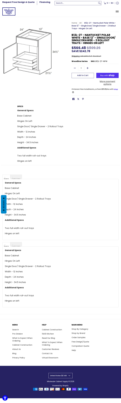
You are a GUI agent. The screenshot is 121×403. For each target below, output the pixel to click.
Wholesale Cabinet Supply (57, 381)
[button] (73, 99)
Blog (14, 353)
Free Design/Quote (80, 341)
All (80, 23)
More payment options (107, 82)
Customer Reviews (50, 349)
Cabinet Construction (22, 345)
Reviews (3, 204)
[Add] (87, 68)
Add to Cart (82, 75)
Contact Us (47, 353)
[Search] (99, 3)
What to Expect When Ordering (22, 339)
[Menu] (117, 11)
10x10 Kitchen (48, 333)
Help (74, 350)
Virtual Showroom (50, 357)
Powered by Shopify (60, 386)
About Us (16, 349)
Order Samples (78, 337)
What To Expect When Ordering (52, 343)
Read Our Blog (48, 338)
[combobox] (76, 3)
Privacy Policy (18, 357)
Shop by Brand (78, 333)
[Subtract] (75, 68)
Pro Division (17, 333)
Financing (44, 2)
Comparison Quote (80, 346)
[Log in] (117, 3)
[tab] (6, 177)
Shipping (76, 56)
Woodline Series (80, 61)
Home (74, 23)
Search (15, 329)
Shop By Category (80, 329)
